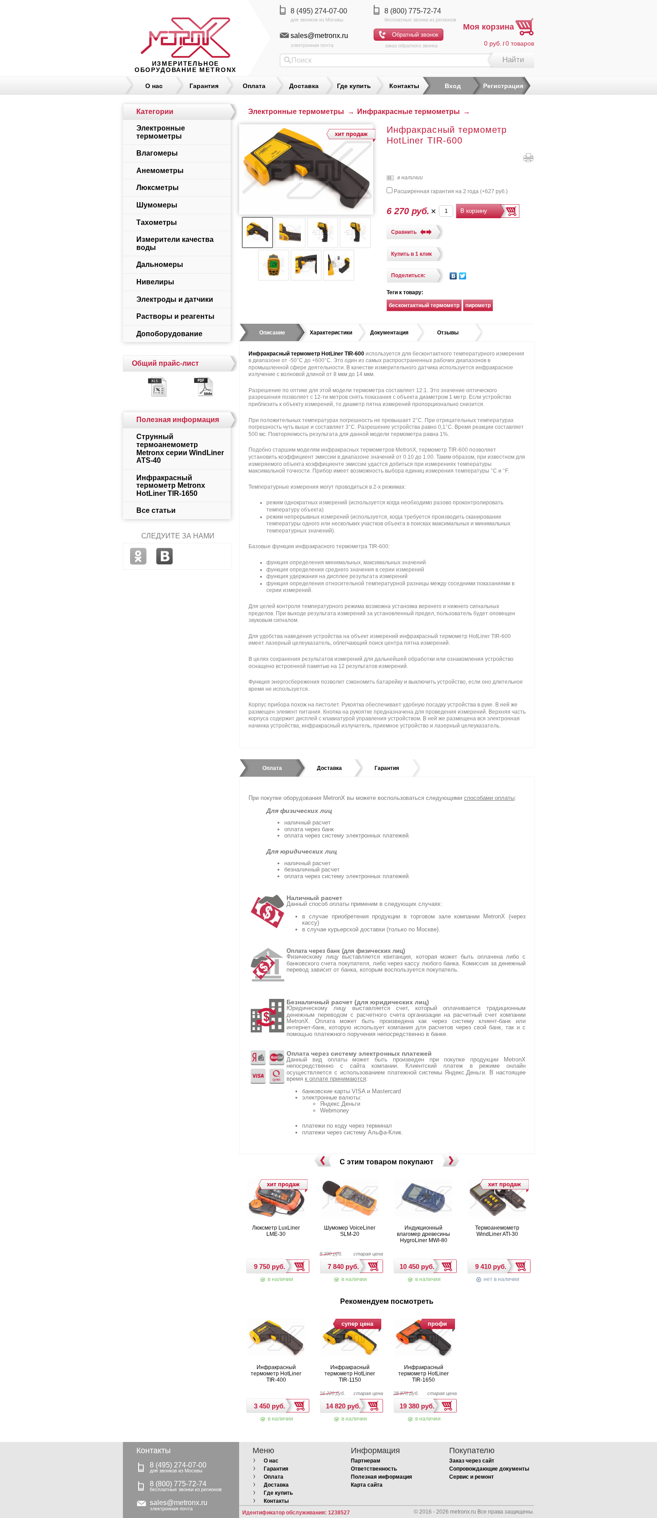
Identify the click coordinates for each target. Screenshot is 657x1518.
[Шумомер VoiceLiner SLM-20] (350, 1199)
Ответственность (374, 1469)
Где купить (354, 85)
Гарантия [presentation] (387, 768)
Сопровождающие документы (489, 1469)
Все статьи (156, 510)
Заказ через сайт (471, 1461)
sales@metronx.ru (319, 35)
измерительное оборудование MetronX (185, 66)
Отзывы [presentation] (448, 333)
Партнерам (365, 1461)
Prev (322, 1160)
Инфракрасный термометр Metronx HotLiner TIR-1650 (170, 485)
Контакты (404, 85)
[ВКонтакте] (453, 276)
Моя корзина (488, 26)
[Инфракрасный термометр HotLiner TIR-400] (276, 1338)
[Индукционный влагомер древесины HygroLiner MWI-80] (424, 1199)
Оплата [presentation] (272, 768)
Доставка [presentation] (329, 768)
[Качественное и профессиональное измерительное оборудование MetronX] (185, 29)
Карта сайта (367, 1485)
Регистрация (503, 85)
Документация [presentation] (389, 333)
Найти (513, 59)
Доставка (304, 85)
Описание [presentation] (272, 333)
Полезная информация (381, 1477)
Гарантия (204, 85)
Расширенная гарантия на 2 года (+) (450, 191)
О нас (154, 85)
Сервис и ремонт (471, 1477)
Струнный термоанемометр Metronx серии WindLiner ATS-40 (180, 448)
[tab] (272, 333)
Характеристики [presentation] (331, 333)
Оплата (254, 85)
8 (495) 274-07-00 (319, 11)
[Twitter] (462, 276)
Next (450, 1160)
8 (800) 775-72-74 (412, 11)
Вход (453, 85)
